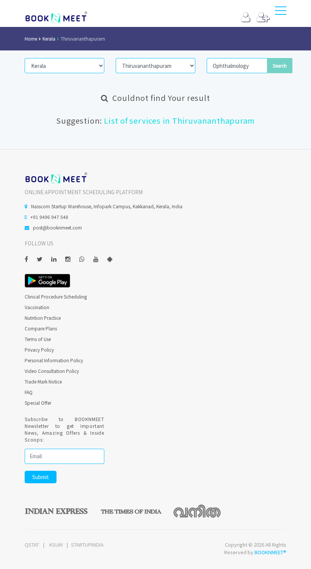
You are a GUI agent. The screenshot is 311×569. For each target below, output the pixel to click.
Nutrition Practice (43, 317)
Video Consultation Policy (52, 371)
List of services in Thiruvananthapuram (179, 120)
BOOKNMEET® (270, 552)
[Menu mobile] (280, 12)
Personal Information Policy (54, 360)
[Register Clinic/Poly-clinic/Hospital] (263, 19)
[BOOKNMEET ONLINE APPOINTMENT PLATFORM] (56, 177)
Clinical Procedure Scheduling (56, 296)
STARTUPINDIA (87, 544)
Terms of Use (38, 339)
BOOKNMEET (56, 17)
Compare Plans (41, 328)
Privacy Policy (39, 349)
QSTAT (32, 544)
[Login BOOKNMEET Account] (245, 19)
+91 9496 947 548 (49, 217)
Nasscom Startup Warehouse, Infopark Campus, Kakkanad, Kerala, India (106, 206)
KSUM (56, 544)
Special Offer (38, 402)
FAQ (29, 392)
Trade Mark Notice (43, 381)
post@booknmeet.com (57, 227)
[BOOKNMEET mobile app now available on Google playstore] (47, 280)
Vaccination (37, 307)
